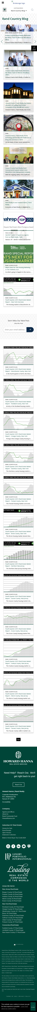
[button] (18, 785)
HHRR (6, 33)
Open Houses (6, 832)
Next (18, 739)
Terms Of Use (11, 996)
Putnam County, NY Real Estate (12, 922)
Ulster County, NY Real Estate (12, 920)
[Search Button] (32, 9)
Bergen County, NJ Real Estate (12, 892)
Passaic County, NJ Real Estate (12, 894)
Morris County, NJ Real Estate (11, 898)
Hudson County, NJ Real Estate (12, 896)
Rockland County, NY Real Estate (13, 907)
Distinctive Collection (9, 835)
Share (34, 49)
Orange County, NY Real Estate (12, 909)
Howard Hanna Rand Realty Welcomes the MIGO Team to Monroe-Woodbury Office (18, 37)
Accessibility (6, 802)
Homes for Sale (7, 828)
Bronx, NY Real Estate (9, 913)
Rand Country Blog (15, 33)
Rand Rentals (6, 830)
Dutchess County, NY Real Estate (13, 915)
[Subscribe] (30, 329)
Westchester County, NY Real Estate (14, 911)
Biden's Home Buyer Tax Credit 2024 (14, 838)
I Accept (33, 1006)
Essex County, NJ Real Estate (11, 901)
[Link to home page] (18, 2)
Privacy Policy (25, 996)
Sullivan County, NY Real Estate (12, 917)
